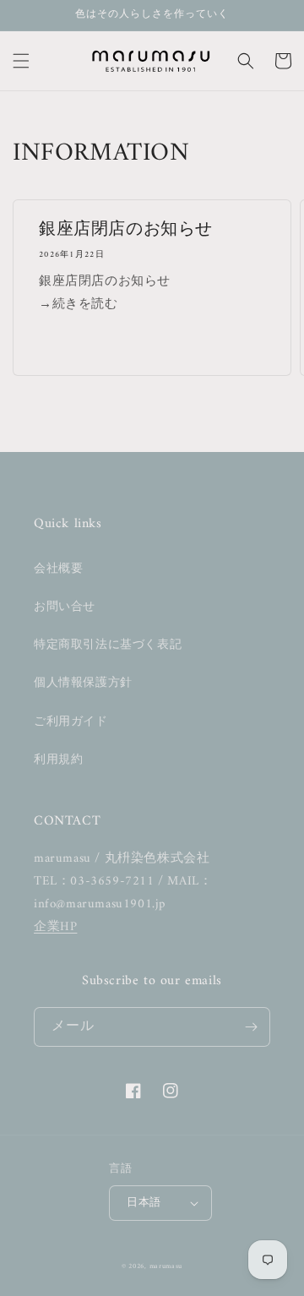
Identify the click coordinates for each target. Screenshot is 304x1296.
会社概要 (58, 569)
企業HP (55, 927)
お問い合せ (64, 607)
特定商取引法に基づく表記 (108, 645)
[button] (21, 60)
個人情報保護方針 (83, 683)
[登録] (250, 1027)
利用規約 (58, 760)
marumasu (166, 1266)
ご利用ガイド (71, 721)
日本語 (143, 1202)
